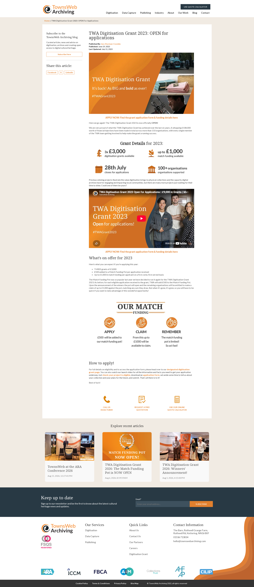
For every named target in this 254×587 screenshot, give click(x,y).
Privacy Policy (120, 583)
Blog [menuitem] (194, 12)
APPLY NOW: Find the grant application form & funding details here (141, 117)
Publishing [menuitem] (145, 12)
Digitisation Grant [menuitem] (138, 554)
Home (47, 21)
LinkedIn (69, 72)
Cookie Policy (82, 583)
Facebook (52, 72)
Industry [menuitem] (159, 12)
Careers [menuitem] (133, 548)
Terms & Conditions (101, 583)
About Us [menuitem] (134, 530)
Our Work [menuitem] (183, 12)
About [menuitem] (171, 12)
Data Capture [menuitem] (129, 12)
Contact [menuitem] (205, 12)
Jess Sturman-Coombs (111, 44)
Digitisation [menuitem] (112, 12)
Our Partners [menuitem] (136, 542)
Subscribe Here (64, 54)
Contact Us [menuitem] (135, 536)
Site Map (134, 583)
